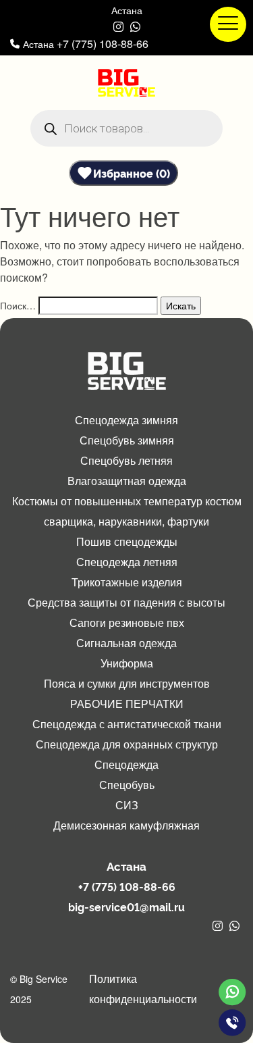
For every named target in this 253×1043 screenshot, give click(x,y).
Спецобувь (126, 784)
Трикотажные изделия (127, 582)
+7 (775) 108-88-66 (102, 43)
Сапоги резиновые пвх (126, 622)
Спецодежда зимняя (126, 420)
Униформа (127, 663)
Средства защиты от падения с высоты (126, 602)
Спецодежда (126, 764)
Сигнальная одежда (126, 643)
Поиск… (18, 305)
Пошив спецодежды (126, 541)
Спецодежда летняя (126, 561)
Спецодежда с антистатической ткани (126, 724)
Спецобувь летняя (126, 460)
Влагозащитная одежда (126, 480)
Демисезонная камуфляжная (126, 825)
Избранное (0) (131, 173)
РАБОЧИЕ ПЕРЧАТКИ (127, 703)
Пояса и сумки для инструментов (127, 683)
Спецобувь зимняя (127, 440)
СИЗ (126, 805)
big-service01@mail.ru (126, 906)
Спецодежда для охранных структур (127, 744)
